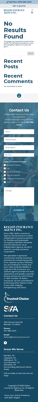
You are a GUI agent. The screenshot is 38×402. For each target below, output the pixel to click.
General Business (13, 172)
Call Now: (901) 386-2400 (20, 2)
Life (8, 168)
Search (30, 53)
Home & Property (14, 165)
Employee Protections (15, 179)
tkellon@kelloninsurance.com (17, 337)
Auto (9, 182)
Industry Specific (13, 175)
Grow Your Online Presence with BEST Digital (17, 396)
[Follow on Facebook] (5, 342)
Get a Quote (19, 6)
